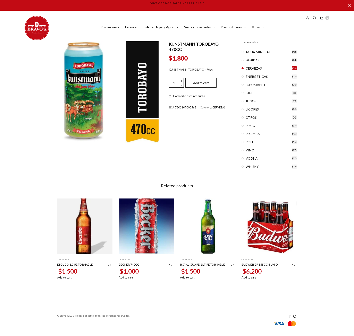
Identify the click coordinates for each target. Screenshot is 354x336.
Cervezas (131, 27)
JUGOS (251, 101)
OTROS (251, 117)
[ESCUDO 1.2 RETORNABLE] (84, 226)
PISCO (250, 125)
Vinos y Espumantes (197, 27)
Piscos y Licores (231, 27)
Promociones (110, 27)
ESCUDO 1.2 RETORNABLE (75, 264)
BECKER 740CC (129, 264)
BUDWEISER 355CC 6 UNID (260, 264)
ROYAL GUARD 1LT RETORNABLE (202, 264)
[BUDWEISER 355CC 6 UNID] (269, 226)
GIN (249, 93)
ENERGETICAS (257, 76)
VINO (250, 150)
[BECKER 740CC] (146, 226)
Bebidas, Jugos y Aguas (159, 27)
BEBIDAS (252, 60)
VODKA (252, 158)
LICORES (252, 109)
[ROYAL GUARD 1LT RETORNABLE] (207, 226)
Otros (256, 27)
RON (249, 142)
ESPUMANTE (256, 84)
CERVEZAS (219, 107)
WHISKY (252, 166)
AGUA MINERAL (258, 52)
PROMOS (253, 133)
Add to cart (201, 83)
